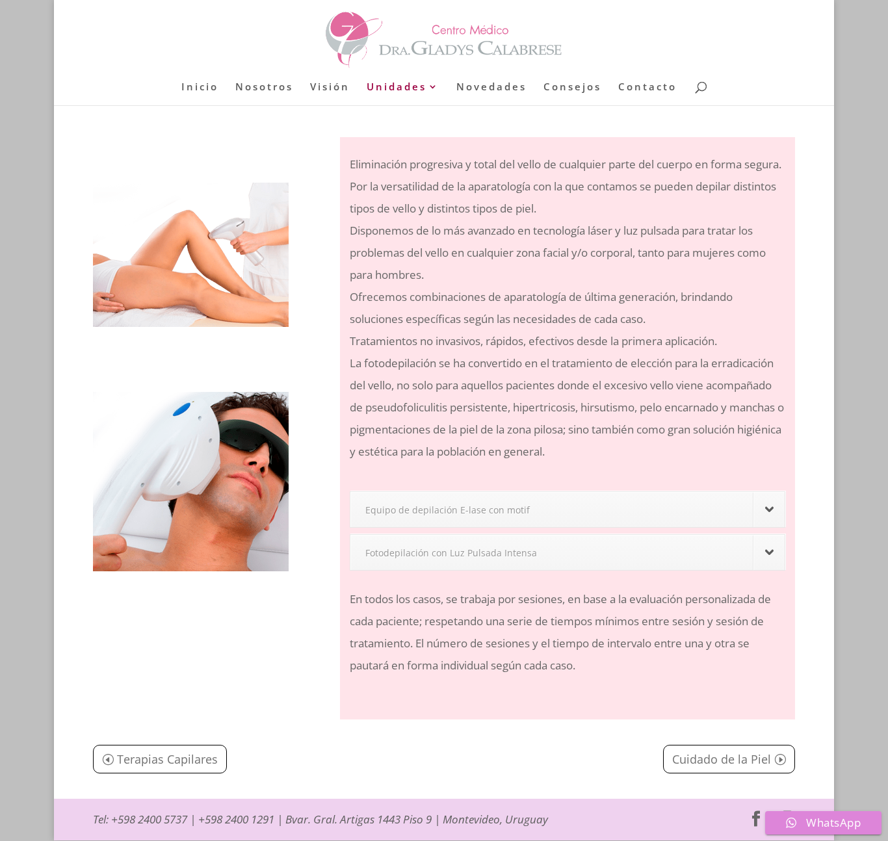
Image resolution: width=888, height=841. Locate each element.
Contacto (647, 87)
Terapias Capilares (167, 759)
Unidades (396, 87)
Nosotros (264, 87)
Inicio (199, 87)
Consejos (572, 87)
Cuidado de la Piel (721, 759)
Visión (330, 87)
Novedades (491, 87)
